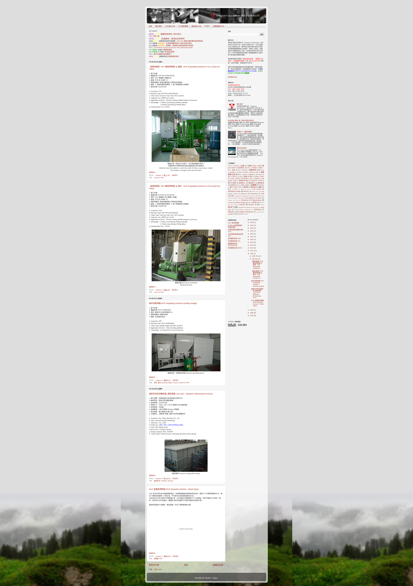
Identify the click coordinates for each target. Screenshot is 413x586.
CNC (229, 198)
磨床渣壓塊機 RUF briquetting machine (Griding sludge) (173, 303)
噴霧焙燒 (257, 178)
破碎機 (252, 172)
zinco (238, 214)
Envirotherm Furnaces (254, 198)
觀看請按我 (168, 50)
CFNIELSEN (259, 196)
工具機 (242, 166)
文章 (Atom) (158, 569)
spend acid (255, 207)
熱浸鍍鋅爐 (254, 180)
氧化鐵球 (245, 172)
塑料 (251, 176)
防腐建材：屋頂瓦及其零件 (173, 38)
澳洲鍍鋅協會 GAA (234, 238)
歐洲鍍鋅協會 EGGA (235, 248)
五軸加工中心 (252, 166)
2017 (252, 236)
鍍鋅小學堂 (238, 187)
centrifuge (244, 196)
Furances (244, 200)
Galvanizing (256, 200)
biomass (244, 193)
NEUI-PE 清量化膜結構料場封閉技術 (190, 41)
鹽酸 (229, 189)
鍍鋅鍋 (245, 187)
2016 (252, 239)
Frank (236, 200)
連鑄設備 (251, 174)
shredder (241, 207)
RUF (162, 177)
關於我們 (158, 26)
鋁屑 (234, 183)
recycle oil (182, 382)
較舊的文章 (218, 565)
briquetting (253, 193)
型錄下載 (156, 36)
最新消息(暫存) (242, 148)
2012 (252, 251)
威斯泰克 (157, 481)
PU (231, 204)
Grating (230, 202)
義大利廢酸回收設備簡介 (163, 54)
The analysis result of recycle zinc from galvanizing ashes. (173, 47)
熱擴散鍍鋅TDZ (218, 26)
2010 (252, 310)
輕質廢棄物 (245, 178)
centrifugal (236, 196)
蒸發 (232, 178)
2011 (252, 253)
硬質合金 (235, 176)
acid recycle (257, 189)
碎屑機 (256, 176)
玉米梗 (233, 168)
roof (261, 204)
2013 (252, 248)
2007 (252, 315)
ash (259, 191)
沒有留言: (175, 175)
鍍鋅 (231, 187)
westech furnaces (246, 212)
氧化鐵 (239, 172)
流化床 (262, 170)
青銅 (238, 170)
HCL (249, 202)
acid (248, 189)
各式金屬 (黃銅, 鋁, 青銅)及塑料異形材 (241, 120)
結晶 (241, 176)
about (242, 189)
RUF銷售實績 (183, 26)
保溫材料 (244, 170)
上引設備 (235, 165)
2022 (252, 228)
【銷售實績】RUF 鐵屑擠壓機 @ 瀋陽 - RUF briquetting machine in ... (257, 265)
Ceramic (251, 196)
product (262, 202)
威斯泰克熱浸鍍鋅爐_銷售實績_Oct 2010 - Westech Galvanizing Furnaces (181, 394)
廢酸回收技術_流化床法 (171, 34)
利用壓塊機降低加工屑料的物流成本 (179, 43)
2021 (252, 231)
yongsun (231, 214)
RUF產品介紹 (170, 26)
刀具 (229, 165)
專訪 (239, 174)
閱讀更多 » (152, 172)
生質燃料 (240, 168)
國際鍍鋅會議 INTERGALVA (232, 244)
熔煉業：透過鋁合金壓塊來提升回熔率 (179, 45)
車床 (248, 167)
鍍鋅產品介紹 (196, 26)
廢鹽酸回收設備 (243, 180)
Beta (236, 193)
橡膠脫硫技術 (174, 56)
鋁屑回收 (261, 183)
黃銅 (245, 176)
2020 (252, 234)
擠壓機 (156, 558)
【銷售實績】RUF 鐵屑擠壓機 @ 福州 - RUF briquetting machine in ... (257, 274)
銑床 (251, 178)
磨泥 (159, 382)
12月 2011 (255, 256)
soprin (248, 207)
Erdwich (230, 200)
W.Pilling (164, 481)
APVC (253, 191)
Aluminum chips (234, 191)
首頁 (150, 26)
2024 (252, 225)
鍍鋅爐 (253, 187)
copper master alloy (238, 198)
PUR (235, 204)
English (207, 26)
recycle (175, 382)
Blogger (215, 578)
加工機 (261, 166)
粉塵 (257, 172)
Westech (170, 481)
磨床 (155, 382)
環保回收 (261, 185)
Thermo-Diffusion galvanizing (243, 209)
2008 (252, 313)
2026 (252, 222)
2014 (252, 245)
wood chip (259, 212)
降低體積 (232, 172)
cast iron (157, 177)
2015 (252, 242)
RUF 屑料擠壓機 (233, 223)
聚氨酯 (238, 178)
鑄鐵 (260, 187)
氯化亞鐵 (258, 174)
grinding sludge (167, 382)
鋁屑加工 (242, 183)
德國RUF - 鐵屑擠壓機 (244, 131)
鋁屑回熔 (233, 185)
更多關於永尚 (232, 77)
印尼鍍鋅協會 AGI (234, 241)
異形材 (244, 174)
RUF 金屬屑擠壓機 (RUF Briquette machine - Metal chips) (174, 489)
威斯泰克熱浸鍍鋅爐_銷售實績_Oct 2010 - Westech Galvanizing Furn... (257, 293)
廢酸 (235, 180)
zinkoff (244, 214)
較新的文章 (154, 565)
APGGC (246, 191)
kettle (255, 202)
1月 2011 (255, 259)
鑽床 (236, 189)
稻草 (260, 180)
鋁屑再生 (251, 183)
